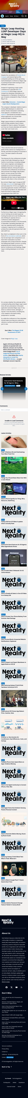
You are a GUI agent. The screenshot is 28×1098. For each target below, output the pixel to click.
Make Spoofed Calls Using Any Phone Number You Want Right (14, 1031)
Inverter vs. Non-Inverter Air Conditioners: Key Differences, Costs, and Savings (14, 739)
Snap (11, 16)
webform (4, 114)
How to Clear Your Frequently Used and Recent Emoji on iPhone (12, 1027)
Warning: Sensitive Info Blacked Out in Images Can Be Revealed (12, 1036)
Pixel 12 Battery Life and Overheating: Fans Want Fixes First (13, 453)
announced (10, 184)
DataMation (22, 1082)
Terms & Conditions (7, 1046)
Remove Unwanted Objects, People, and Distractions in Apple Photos (12, 1002)
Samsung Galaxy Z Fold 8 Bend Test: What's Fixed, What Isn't (12, 857)
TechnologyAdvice (17, 1078)
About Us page (6, 982)
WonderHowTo (4, 11)
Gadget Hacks (10, 11)
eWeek (14, 1082)
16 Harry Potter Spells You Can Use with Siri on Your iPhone (14, 1011)
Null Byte (24, 11)
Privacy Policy (5, 1049)
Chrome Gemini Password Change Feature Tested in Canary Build (11, 904)
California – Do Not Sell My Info (10, 1054)
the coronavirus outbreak (13, 236)
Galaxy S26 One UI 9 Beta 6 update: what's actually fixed (12, 522)
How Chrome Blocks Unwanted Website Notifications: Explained (13, 640)
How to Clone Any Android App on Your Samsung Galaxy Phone (12, 1006)
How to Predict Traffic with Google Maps (12, 1015)
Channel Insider (11, 1086)
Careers (7, 1057)
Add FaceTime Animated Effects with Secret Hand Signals (13, 1018)
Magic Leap (14, 338)
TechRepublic (6, 1082)
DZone (19, 1086)
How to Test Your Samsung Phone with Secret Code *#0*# (13, 1022)
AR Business (17, 16)
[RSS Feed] (21, 987)
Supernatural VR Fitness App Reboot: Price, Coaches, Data (12, 712)
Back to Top (6, 1067)
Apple (7, 16)
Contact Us (4, 1051)
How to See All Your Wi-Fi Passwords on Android (12, 998)
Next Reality (18, 11)
